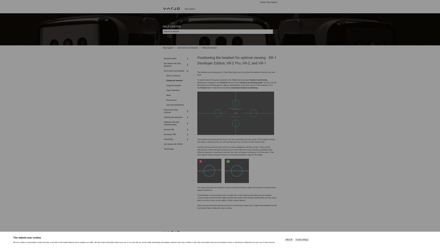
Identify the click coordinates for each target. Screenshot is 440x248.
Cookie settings (302, 240)
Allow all (289, 240)
